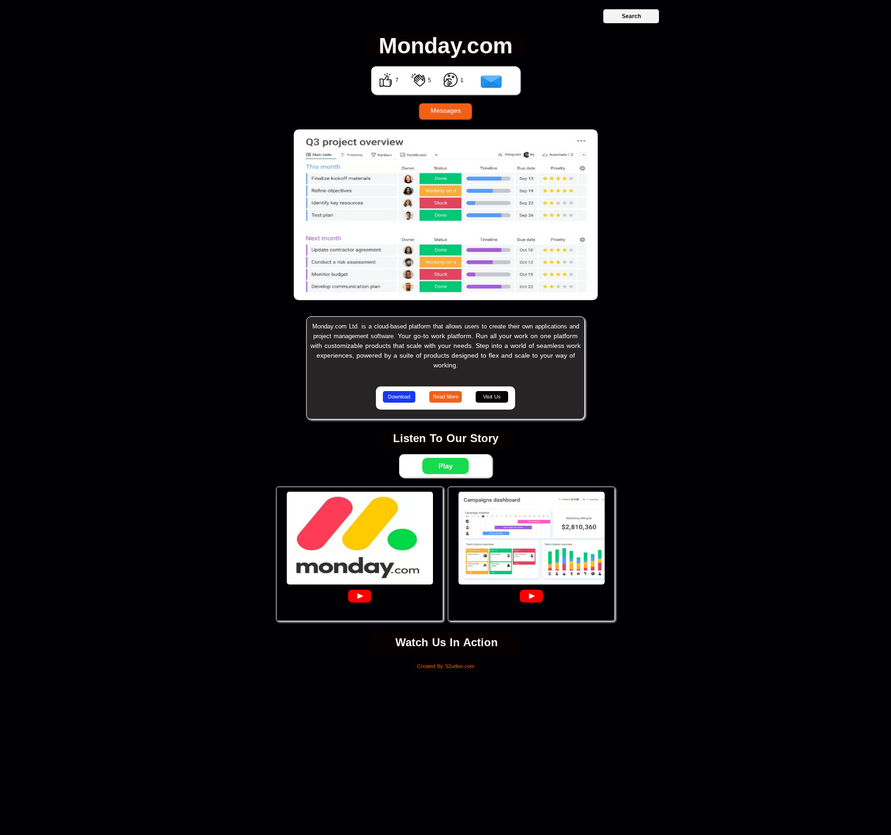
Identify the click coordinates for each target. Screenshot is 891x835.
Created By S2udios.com (445, 666)
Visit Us (492, 396)
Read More (445, 396)
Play (445, 466)
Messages (446, 110)
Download (399, 396)
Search (631, 16)
